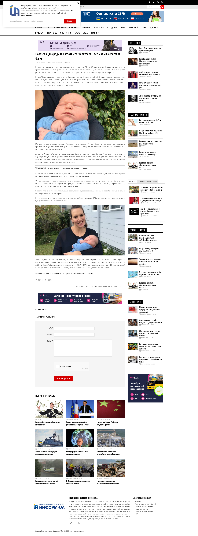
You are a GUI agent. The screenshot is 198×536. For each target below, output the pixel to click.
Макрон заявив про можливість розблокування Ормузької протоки (77, 423)
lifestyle (132, 181)
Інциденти (112, 27)
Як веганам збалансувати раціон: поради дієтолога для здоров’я (150, 346)
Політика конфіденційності (145, 504)
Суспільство (98, 27)
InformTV (95, 32)
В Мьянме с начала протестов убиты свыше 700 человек (78, 482)
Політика (73, 27)
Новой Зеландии (43, 77)
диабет (121, 181)
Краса (77, 32)
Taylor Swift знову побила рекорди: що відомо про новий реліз (150, 85)
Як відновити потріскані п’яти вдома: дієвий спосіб (150, 121)
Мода (85, 32)
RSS (137, 514)
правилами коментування (60, 10)
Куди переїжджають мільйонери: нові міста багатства (47, 423)
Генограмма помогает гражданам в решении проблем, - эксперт (69, 273)
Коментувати (63, 379)
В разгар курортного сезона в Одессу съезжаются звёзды (151, 199)
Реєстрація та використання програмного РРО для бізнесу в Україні (150, 359)
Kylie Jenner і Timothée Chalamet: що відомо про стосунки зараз (148, 61)
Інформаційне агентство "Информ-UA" (48, 531)
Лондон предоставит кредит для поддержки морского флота (46, 452)
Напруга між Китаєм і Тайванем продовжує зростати (107, 423)
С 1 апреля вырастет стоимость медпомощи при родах (66, 168)
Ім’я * (51, 328)
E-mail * (50, 334)
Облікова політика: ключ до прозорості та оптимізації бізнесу (149, 333)
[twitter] (153, 2)
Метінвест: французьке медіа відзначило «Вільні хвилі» (150, 273)
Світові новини (59, 27)
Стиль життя (65, 32)
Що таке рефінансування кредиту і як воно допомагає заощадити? (149, 309)
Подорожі (39, 32)
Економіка (85, 27)
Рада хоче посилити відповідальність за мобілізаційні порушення (148, 237)
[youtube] (158, 2)
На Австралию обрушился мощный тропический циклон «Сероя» (46, 482)
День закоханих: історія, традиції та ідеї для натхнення (150, 321)
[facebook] (149, 2)
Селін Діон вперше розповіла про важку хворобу (150, 49)
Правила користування (144, 506)
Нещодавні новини (138, 115)
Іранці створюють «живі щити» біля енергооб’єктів (150, 142)
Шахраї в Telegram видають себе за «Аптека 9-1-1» (149, 249)
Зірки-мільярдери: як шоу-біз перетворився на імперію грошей (150, 98)
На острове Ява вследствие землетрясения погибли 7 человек (108, 482)
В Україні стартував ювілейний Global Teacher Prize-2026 (150, 132)
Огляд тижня (135, 302)
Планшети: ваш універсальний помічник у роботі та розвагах (151, 188)
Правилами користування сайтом (46, 8)
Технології (133, 27)
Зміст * (50, 341)
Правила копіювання (143, 509)
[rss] (162, 2)
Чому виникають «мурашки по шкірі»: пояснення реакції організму (150, 261)
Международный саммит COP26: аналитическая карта (77, 452)
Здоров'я (153, 27)
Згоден (70, 21)
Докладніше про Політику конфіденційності (26, 21)
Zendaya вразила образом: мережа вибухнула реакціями (149, 73)
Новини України (42, 27)
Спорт (143, 27)
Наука (122, 27)
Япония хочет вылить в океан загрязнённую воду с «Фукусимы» (108, 452)
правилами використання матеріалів (34, 10)
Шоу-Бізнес (52, 32)
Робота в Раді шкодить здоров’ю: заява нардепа (148, 153)
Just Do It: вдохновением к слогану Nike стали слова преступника (150, 211)
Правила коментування (144, 511)
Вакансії (138, 501)
